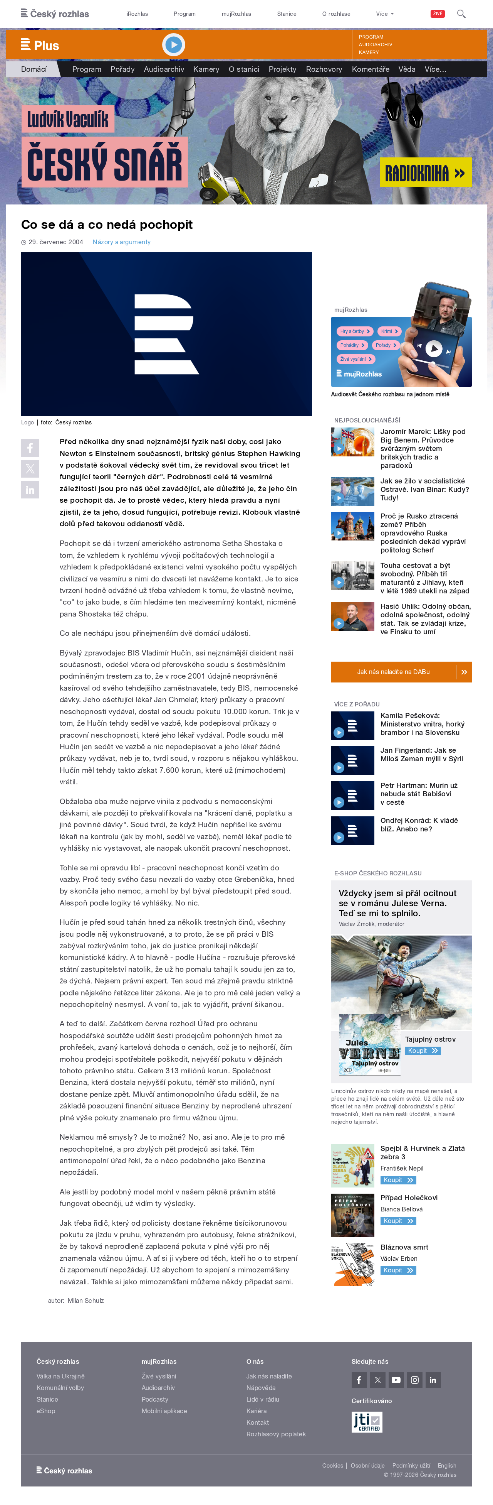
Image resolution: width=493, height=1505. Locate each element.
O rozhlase (336, 14)
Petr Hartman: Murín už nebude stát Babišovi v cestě (419, 793)
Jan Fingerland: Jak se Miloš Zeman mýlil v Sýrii (422, 754)
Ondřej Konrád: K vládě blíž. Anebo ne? (419, 824)
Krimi (386, 331)
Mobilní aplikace (165, 1411)
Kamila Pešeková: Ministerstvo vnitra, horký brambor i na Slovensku (422, 723)
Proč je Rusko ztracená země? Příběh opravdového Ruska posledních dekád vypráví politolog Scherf (423, 533)
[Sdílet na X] (30, 469)
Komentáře (370, 69)
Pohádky (349, 345)
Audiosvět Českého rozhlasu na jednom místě (390, 394)
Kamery (369, 52)
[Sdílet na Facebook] (30, 448)
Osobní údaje (368, 1466)
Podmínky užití (411, 1466)
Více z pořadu (357, 704)
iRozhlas (137, 14)
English (447, 1466)
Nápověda (261, 1388)
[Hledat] (461, 14)
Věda (407, 69)
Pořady (123, 69)
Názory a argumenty (122, 242)
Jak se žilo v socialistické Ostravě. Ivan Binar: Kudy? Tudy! (425, 489)
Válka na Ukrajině (61, 1376)
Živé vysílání (353, 359)
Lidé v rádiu (263, 1399)
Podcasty (155, 1399)
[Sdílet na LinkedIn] (30, 489)
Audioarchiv (375, 44)
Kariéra (256, 1411)
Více (436, 69)
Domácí (34, 69)
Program (185, 14)
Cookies (332, 1466)
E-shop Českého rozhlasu (378, 873)
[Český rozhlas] (55, 14)
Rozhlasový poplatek (276, 1434)
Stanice (287, 14)
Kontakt (257, 1422)
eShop (46, 1411)
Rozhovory (324, 69)
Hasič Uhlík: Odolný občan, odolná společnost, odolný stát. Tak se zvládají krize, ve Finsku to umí (426, 619)
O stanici (244, 69)
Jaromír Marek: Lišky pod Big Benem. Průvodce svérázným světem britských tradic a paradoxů (423, 448)
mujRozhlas (237, 14)
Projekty (283, 69)
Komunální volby (60, 1388)
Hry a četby (352, 331)
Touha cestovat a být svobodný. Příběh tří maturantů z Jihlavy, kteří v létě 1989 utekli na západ (425, 578)
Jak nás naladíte (269, 1376)
